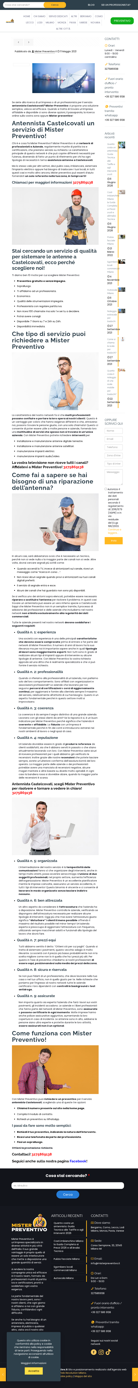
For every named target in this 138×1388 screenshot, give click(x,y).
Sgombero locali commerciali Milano (65, 1268)
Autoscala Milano (64, 1278)
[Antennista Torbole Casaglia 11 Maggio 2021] (135, 1374)
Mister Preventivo (45, 51)
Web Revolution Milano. (73, 1373)
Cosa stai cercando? (68, 1175)
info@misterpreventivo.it (105, 1263)
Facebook (78, 1161)
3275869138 (83, 182)
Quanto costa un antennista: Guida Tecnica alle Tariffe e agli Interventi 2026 (68, 1228)
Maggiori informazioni (33, 1363)
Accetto (33, 1371)
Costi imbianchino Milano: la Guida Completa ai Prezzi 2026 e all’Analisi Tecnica (69, 1246)
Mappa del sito (83, 1376)
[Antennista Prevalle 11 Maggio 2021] (3, 1374)
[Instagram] (101, 1352)
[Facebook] (94, 1352)
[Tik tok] (108, 1352)
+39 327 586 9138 (115, 96)
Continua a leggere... (114, 531)
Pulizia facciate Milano (67, 1259)
